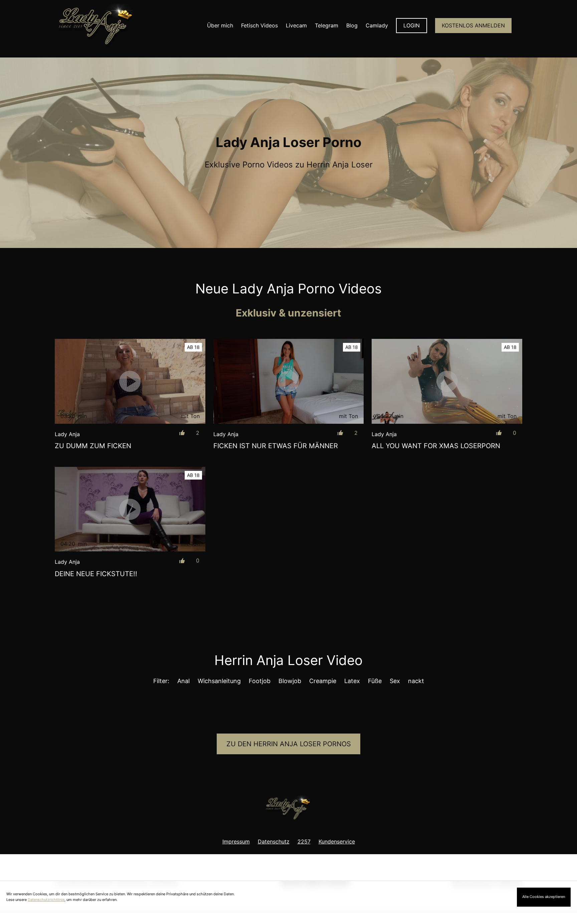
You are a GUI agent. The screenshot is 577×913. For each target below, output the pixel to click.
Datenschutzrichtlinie (46, 899)
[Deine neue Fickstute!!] (130, 509)
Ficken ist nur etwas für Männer (275, 446)
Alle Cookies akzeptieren (543, 896)
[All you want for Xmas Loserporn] (447, 381)
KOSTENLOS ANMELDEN (473, 25)
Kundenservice (337, 841)
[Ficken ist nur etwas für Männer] (288, 381)
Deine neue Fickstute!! (96, 574)
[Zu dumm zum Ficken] (130, 381)
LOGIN (411, 25)
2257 (304, 841)
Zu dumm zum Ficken (93, 446)
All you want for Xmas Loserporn (436, 446)
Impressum (236, 841)
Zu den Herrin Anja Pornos (288, 744)
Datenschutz (274, 841)
